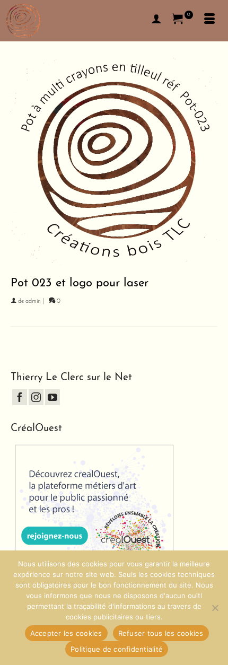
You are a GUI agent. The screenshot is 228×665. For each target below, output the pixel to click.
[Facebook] (19, 397)
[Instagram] (36, 397)
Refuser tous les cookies (161, 633)
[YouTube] (52, 397)
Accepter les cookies (66, 633)
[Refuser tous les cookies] (214, 607)
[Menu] (209, 20)
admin (33, 301)
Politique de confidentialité (117, 649)
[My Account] (156, 20)
